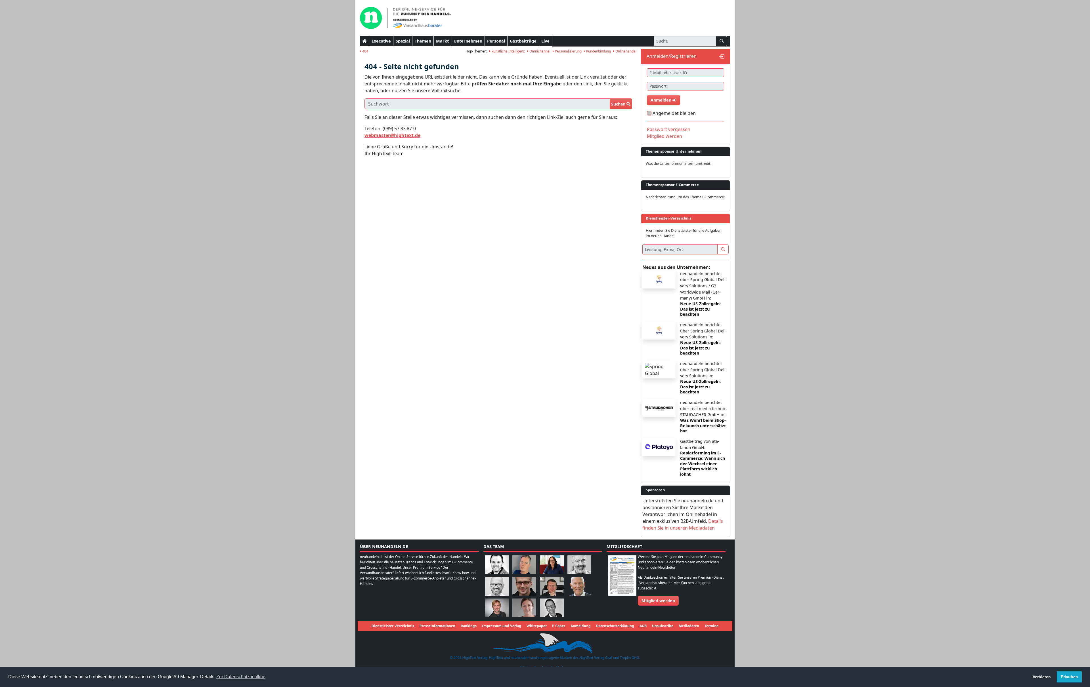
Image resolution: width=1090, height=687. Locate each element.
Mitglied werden (664, 136)
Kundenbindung (598, 51)
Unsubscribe (662, 625)
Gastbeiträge (523, 41)
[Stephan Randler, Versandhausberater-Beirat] (496, 607)
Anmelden (661, 100)
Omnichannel (539, 51)
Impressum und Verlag (501, 625)
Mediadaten (689, 625)
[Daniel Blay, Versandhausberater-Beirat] (524, 564)
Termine (711, 625)
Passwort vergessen (668, 129)
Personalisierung (568, 51)
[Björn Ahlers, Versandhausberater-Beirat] (496, 564)
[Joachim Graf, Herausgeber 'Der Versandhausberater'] (579, 564)
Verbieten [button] (1042, 677)
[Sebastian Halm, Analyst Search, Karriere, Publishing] (524, 585)
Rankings (469, 625)
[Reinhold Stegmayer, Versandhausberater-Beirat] (551, 607)
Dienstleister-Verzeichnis (393, 625)
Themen (423, 41)
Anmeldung (581, 625)
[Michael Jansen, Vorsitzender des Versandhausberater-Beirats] (579, 585)
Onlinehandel (625, 51)
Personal (496, 41)
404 (364, 51)
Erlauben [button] (1069, 677)
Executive (381, 41)
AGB (643, 625)
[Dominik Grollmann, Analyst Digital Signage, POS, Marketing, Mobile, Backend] (496, 585)
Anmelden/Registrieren (672, 56)
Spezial (403, 41)
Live (545, 41)
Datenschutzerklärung (615, 625)
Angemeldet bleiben (674, 113)
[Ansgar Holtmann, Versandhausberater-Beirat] (551, 585)
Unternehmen (468, 41)
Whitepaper (537, 625)
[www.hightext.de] (545, 642)
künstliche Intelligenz (508, 51)
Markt (442, 41)
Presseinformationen (437, 625)
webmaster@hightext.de (392, 135)
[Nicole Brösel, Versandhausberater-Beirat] (551, 564)
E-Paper (558, 625)
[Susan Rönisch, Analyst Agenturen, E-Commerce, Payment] (524, 607)
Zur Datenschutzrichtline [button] (240, 676)
